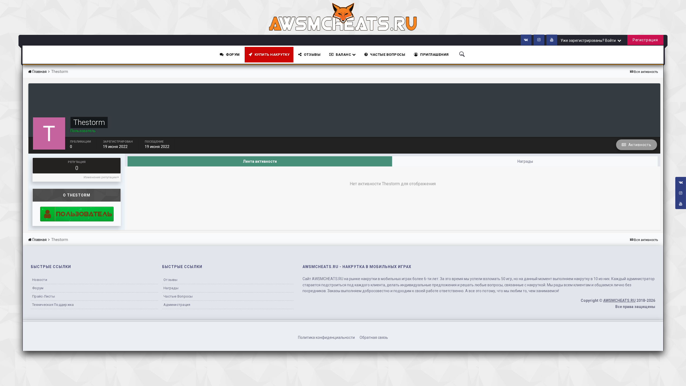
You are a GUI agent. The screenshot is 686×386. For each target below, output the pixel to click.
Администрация (176, 305)
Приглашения (434, 55)
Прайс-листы (43, 296)
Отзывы (312, 55)
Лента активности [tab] (260, 161)
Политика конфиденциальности (326, 337)
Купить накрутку (272, 55)
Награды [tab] (525, 161)
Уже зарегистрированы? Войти (589, 40)
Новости (39, 280)
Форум (233, 55)
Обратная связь (374, 337)
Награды (170, 288)
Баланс (344, 55)
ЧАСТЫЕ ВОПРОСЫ (387, 55)
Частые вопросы (178, 296)
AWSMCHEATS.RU (619, 300)
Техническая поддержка (53, 305)
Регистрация (645, 40)
